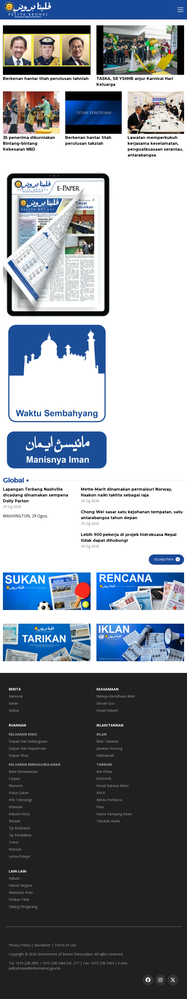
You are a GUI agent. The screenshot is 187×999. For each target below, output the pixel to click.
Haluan (14, 878)
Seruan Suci (105, 703)
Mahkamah (105, 755)
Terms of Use (65, 945)
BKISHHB (103, 778)
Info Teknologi (20, 799)
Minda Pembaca (109, 799)
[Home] (28, 9)
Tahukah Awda (108, 821)
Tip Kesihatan (19, 828)
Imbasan (15, 807)
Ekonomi (16, 785)
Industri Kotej (19, 814)
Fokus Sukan (19, 792)
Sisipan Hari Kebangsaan (28, 741)
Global (14, 710)
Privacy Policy (19, 945)
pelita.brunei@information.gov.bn (35, 968)
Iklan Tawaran (107, 741)
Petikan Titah (19, 899)
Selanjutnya (164, 559)
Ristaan (14, 821)
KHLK (100, 792)
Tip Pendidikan (20, 835)
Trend (13, 842)
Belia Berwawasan (23, 771)
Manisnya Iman (21, 892)
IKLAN (101, 734)
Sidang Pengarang (23, 906)
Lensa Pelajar (19, 856)
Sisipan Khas (18, 755)
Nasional (16, 696)
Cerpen (14, 778)
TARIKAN (104, 764)
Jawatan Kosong (109, 748)
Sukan (13, 703)
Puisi (100, 807)
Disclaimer (42, 945)
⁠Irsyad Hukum (107, 710)
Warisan (15, 849)
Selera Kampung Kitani (114, 814)
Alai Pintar (104, 771)
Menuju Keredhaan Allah (115, 696)
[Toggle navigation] (180, 9)
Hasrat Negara (20, 885)
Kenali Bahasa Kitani (112, 785)
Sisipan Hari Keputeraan (27, 748)
